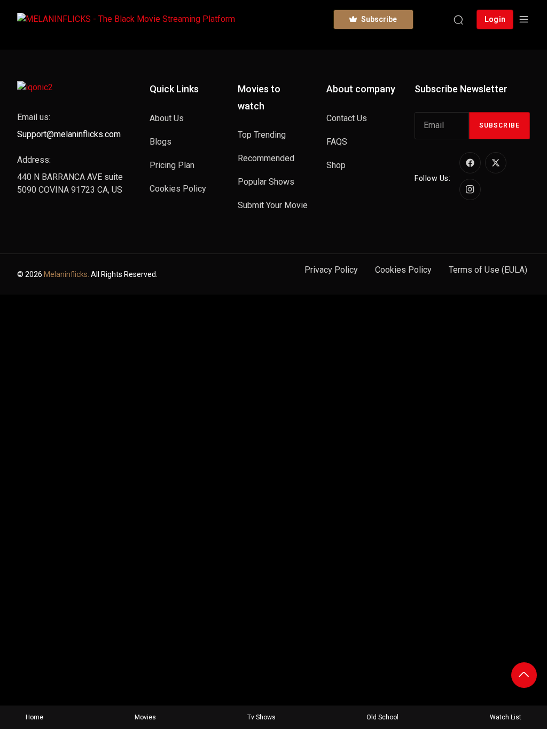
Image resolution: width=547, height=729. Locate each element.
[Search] (458, 19)
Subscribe (499, 125)
